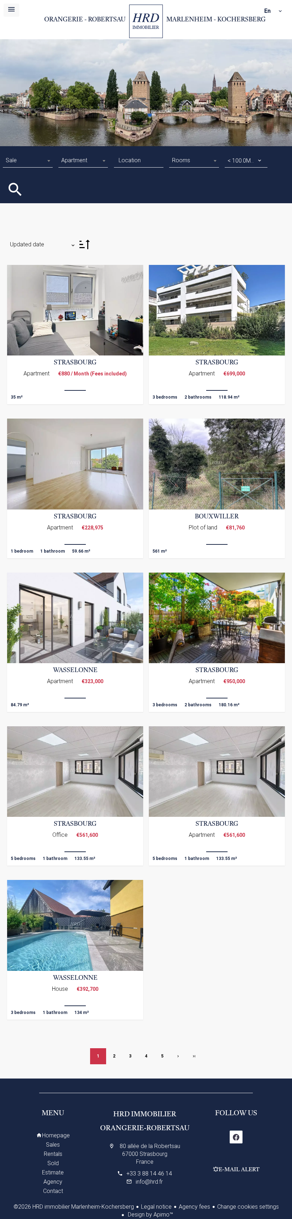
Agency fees (194, 1206)
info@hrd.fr (149, 1181)
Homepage (146, 21)
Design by (149, 1214)
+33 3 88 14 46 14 (149, 1173)
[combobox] (27, 160)
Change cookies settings (248, 1206)
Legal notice (156, 1206)
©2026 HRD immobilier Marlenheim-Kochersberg (74, 1206)
